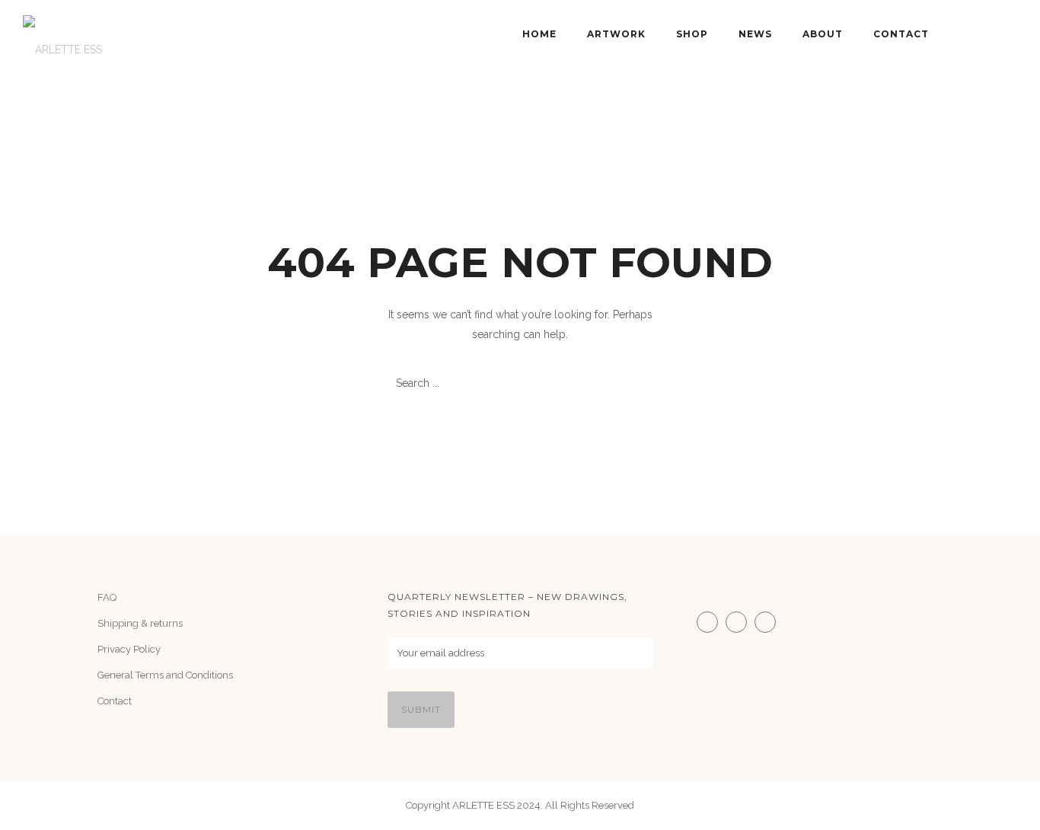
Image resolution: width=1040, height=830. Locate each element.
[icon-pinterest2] (768, 622)
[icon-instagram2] (711, 622)
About (822, 34)
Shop (692, 34)
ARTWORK (616, 34)
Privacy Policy (129, 649)
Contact (901, 34)
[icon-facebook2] (740, 622)
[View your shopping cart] (1010, 34)
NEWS (755, 34)
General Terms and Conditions (165, 675)
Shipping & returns (140, 623)
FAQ (106, 597)
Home (539, 34)
